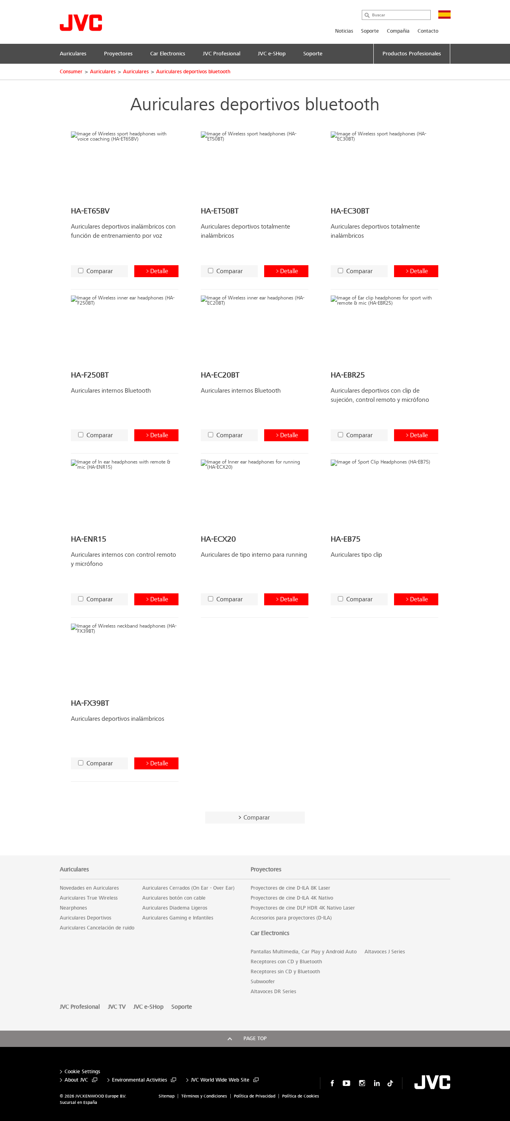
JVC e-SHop (148, 1006)
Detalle (159, 271)
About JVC (76, 1080)
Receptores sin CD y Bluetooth (285, 971)
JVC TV (117, 1006)
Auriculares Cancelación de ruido (97, 928)
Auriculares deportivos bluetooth (193, 71)
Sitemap (167, 1096)
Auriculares (103, 71)
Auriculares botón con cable (174, 898)
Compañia (398, 31)
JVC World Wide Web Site (220, 1080)
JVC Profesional (80, 1006)
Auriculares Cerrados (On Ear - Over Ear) (188, 888)
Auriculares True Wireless (89, 898)
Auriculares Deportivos (85, 918)
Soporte (370, 31)
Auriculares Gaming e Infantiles (177, 918)
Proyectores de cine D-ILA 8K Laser (290, 888)
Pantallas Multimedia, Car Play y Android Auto (304, 952)
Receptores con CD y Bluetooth (286, 962)
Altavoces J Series (385, 952)
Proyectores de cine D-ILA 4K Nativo (292, 898)
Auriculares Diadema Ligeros (174, 908)
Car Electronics (270, 933)
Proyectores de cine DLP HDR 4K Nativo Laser (303, 908)
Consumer (71, 71)
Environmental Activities (139, 1080)
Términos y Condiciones (204, 1096)
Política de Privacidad (254, 1096)
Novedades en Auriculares (89, 888)
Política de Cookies (300, 1096)
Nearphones (73, 908)
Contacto (428, 31)
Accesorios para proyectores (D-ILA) (291, 918)
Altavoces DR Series (273, 991)
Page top (255, 1038)
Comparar (99, 271)
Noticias (344, 31)
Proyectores (266, 869)
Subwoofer (263, 981)
